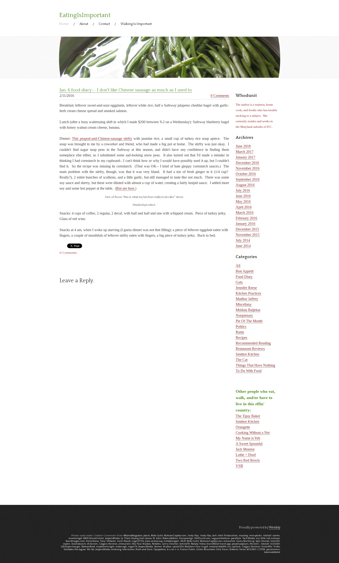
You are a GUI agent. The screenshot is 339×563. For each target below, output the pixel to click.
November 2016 (247, 168)
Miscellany (244, 304)
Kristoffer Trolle (271, 546)
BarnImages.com (75, 541)
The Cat (241, 360)
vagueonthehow (220, 538)
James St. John (153, 538)
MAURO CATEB (256, 549)
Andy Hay (193, 535)
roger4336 (138, 541)
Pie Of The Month (249, 321)
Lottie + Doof (246, 455)
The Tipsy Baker (248, 416)
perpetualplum (240, 543)
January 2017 (245, 157)
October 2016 (246, 174)
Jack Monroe (245, 449)
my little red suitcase (268, 538)
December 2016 (247, 163)
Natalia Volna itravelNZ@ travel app (211, 543)
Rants (240, 332)
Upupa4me (160, 549)
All (238, 266)
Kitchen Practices (248, 293)
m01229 (275, 543)
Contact (104, 24)
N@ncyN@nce (170, 538)
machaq (243, 535)
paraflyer (236, 538)
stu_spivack (234, 546)
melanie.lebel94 (217, 546)
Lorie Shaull (124, 541)
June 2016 (243, 196)
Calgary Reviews (108, 543)
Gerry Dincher (170, 543)
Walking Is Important (136, 24)
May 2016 (243, 201)
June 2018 (243, 146)
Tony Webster (108, 541)
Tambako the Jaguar (74, 549)
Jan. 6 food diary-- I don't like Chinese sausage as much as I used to (125, 90)
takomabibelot (272, 552)
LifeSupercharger (70, 546)
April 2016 (244, 207)
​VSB (239, 466)
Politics (241, 326)
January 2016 (245, 224)
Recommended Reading (253, 343)
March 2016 (244, 212)
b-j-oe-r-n (173, 549)
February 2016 (246, 218)
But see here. (125, 188)
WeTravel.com (202, 538)
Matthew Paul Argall (196, 546)
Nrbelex (156, 543)
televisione (128, 549)
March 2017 (244, 152)
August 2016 (245, 185)
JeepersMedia (112, 538)
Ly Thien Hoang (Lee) (132, 538)
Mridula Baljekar (248, 310)
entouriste (229, 541)
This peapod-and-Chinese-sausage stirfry (102, 138)
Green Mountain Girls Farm (212, 549)
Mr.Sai (90, 549)
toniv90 (275, 541)
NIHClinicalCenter (93, 538)
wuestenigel (75, 538)
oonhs (276, 535)
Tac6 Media (248, 538)
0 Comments (220, 96)
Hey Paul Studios (141, 543)
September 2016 (247, 179)
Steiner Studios (162, 546)
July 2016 (243, 190)
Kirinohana (92, 541)
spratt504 (178, 546)
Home (64, 24)
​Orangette (243, 427)
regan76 (132, 546)
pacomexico (273, 549)
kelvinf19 (185, 543)
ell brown (92, 543)
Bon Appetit (244, 271)
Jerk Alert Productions (225, 535)
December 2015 (247, 229)
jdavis (146, 535)
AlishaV (267, 535)
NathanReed (88, 546)
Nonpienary (244, 315)
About (83, 24)
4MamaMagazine (132, 535)
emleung (116, 549)
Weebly (274, 527)
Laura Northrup (245, 541)
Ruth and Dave (144, 549)
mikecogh (121, 546)
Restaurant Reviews (250, 349)
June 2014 (243, 246)
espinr (66, 543)
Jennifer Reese (246, 288)
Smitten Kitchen (247, 354)
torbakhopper (171, 541)
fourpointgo (186, 538)
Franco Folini (187, 549)
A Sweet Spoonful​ (249, 444)
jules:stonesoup (154, 541)
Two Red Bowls (248, 460)
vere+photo (255, 535)
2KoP (183, 541)
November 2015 (247, 235)
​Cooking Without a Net (253, 433)
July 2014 (243, 240)
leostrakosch (78, 543)
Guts (239, 282)
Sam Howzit (262, 541)
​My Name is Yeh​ (248, 438)
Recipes (241, 338)
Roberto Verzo (237, 549)
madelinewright (105, 546)
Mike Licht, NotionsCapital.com (168, 535)
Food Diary (244, 277)
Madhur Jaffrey (247, 299)
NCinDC (254, 543)
